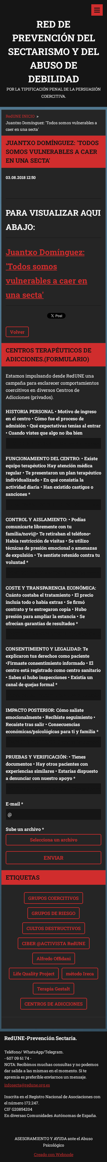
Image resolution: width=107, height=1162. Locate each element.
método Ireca (80, 974)
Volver (17, 332)
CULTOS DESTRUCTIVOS (54, 928)
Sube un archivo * (25, 829)
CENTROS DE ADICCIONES (54, 1004)
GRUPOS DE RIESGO (53, 913)
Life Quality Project (33, 974)
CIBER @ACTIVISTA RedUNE (53, 943)
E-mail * (14, 804)
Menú (97, 10)
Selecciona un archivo (53, 840)
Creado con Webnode (53, 1154)
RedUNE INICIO (20, 116)
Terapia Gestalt (53, 989)
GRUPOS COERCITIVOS (53, 898)
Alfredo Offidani (54, 958)
